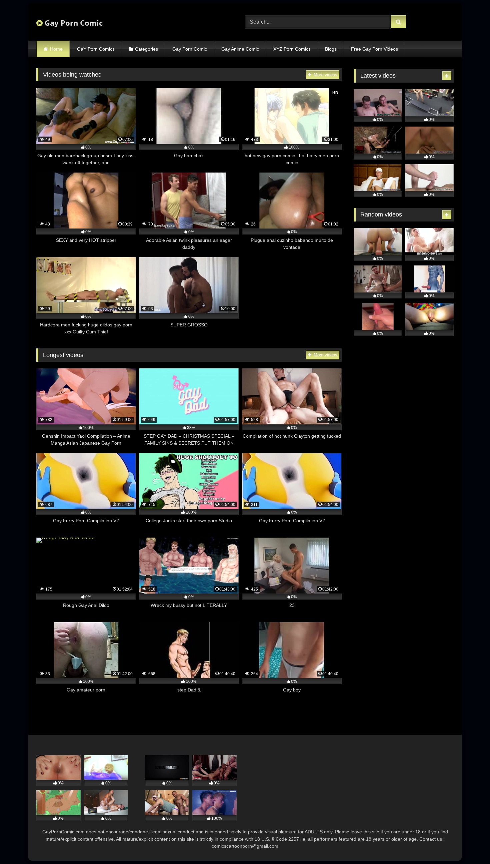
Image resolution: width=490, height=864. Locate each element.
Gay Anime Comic (240, 49)
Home (56, 49)
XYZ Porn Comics (292, 49)
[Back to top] (469, 844)
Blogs (331, 49)
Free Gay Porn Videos (374, 49)
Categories (146, 49)
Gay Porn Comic (73, 23)
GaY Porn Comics (96, 49)
